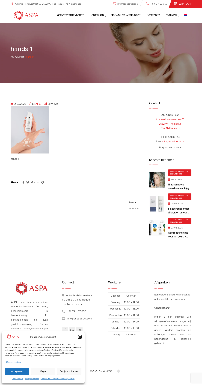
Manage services (13, 362)
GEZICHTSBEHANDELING (70, 15)
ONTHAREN (97, 15)
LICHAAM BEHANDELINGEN (125, 15)
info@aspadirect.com (127, 3)
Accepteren (17, 371)
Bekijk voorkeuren (69, 371)
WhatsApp (185, 3)
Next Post (134, 208)
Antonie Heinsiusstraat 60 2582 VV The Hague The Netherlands (170, 124)
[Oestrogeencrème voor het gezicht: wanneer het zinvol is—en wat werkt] (157, 228)
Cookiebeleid (17, 379)
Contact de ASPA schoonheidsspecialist (57, 379)
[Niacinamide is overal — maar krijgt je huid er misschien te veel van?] (157, 180)
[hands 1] (30, 129)
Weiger (43, 371)
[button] (79, 336)
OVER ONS (171, 15)
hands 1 (133, 202)
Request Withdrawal (170, 147)
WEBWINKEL (154, 15)
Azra (38, 103)
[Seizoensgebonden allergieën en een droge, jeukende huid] (157, 204)
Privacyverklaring (32, 379)
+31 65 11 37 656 (158, 3)
